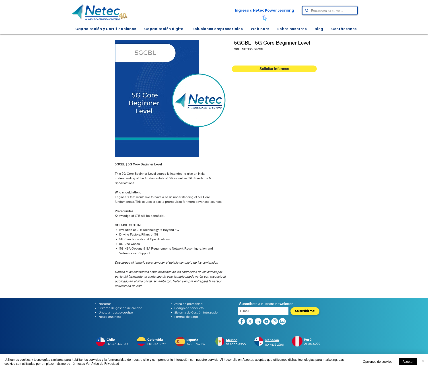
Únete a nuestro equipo (116, 312)
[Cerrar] (422, 361)
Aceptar (408, 361)
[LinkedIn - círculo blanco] (258, 321)
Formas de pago (186, 316)
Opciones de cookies (377, 361)
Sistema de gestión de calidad (120, 308)
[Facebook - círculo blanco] (241, 321)
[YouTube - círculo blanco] (266, 321)
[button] (105, 29)
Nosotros (105, 303)
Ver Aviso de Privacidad (102, 363)
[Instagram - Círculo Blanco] (274, 321)
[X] (250, 321)
